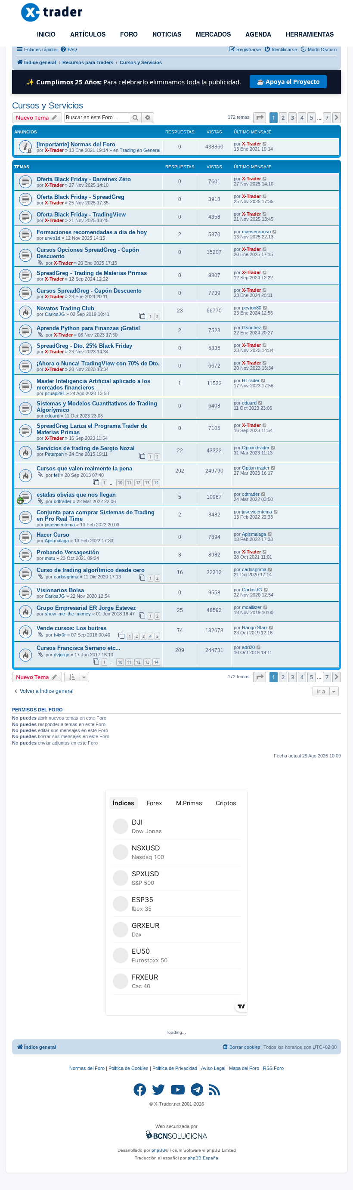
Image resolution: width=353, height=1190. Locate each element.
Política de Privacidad (174, 1068)
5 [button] (311, 117)
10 (120, 482)
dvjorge (61, 654)
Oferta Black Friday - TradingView (81, 214)
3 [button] (292, 117)
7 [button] (326, 117)
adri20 (248, 647)
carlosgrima (66, 576)
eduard (52, 415)
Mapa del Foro (244, 1068)
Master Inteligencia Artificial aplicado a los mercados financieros (93, 384)
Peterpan (54, 454)
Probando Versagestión (68, 552)
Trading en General (140, 150)
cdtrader (62, 501)
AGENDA (257, 34)
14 (156, 482)
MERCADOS (212, 34)
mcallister (252, 607)
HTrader (251, 380)
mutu (50, 558)
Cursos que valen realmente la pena (84, 468)
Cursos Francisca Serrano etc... (79, 648)
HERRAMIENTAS (309, 34)
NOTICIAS (166, 34)
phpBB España (203, 1158)
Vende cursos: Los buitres (71, 628)
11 (129, 482)
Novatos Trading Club (65, 308)
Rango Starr (254, 627)
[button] (259, 117)
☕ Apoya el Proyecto (288, 81)
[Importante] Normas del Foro (76, 144)
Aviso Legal (213, 1068)
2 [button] (283, 117)
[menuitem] (68, 49)
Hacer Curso (53, 535)
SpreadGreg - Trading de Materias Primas (92, 273)
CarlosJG (55, 314)
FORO (128, 34)
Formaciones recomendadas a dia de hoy (92, 232)
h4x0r (60, 634)
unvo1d (52, 238)
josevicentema (60, 524)
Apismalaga (57, 540)
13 (147, 482)
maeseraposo (256, 231)
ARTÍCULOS (86, 34)
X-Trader (54, 150)
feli (56, 475)
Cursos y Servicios (47, 105)
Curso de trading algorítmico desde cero (91, 570)
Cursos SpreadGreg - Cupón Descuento (89, 290)
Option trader (255, 447)
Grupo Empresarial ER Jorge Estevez (86, 608)
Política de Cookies (128, 1068)
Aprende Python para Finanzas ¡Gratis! (88, 328)
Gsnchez (251, 327)
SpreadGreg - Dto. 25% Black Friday (84, 346)
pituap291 (55, 393)
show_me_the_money (68, 613)
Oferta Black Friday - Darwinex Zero (84, 179)
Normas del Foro (87, 1068)
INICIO (45, 34)
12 (138, 482)
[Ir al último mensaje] (265, 143)
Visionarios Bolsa (60, 590)
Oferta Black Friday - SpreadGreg (80, 197)
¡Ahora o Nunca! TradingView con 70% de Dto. (98, 363)
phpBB (158, 1150)
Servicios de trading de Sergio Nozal (86, 448)
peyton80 (251, 307)
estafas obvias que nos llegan (76, 494)
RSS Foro (273, 1068)
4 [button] (301, 117)
